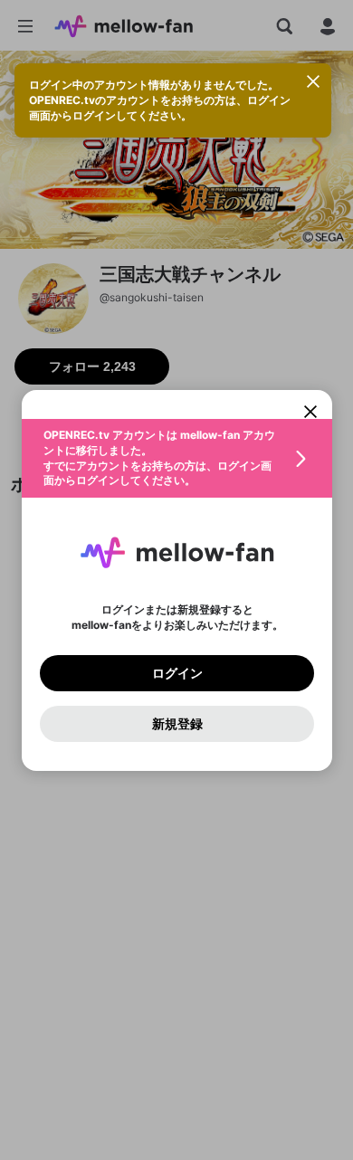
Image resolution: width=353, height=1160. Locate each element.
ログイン (176, 672)
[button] (177, 458)
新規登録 (176, 723)
